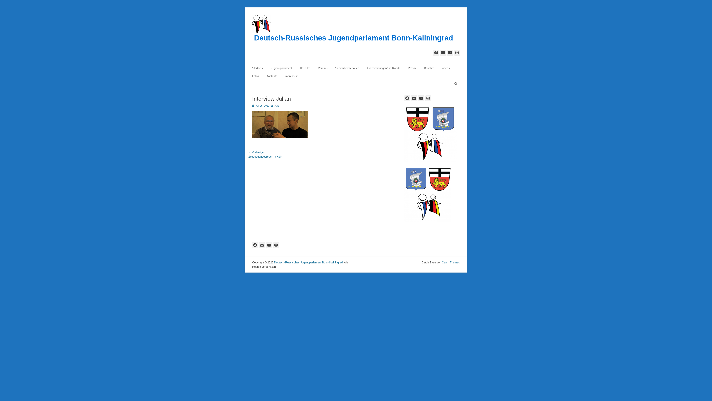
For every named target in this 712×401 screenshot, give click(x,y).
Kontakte (271, 76)
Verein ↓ (323, 68)
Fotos (255, 76)
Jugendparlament (281, 68)
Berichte (429, 68)
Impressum (292, 76)
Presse (412, 68)
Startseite (258, 68)
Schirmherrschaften (347, 68)
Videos (445, 68)
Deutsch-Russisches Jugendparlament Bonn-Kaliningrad (353, 38)
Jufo (276, 105)
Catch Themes (451, 262)
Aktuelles (305, 68)
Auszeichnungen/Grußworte (383, 68)
